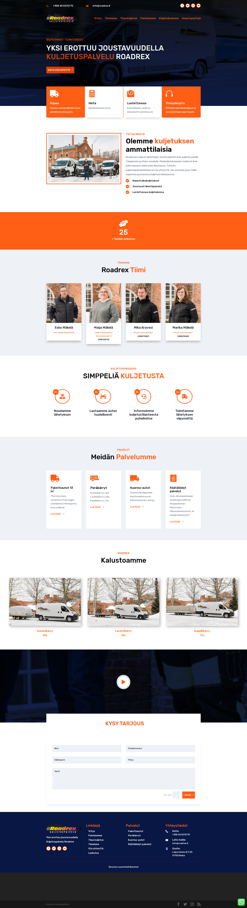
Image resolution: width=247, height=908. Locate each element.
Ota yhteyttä (95, 848)
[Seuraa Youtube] (198, 5)
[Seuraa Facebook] (182, 5)
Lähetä (187, 795)
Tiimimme (111, 18)
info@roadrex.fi (101, 5)
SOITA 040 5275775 (59, 70)
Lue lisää (56, 514)
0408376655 (143, 336)
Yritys (98, 18)
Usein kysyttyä (191, 18)
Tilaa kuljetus (128, 18)
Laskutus (93, 853)
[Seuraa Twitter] (188, 5)
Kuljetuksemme (169, 18)
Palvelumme (148, 18)
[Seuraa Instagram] (193, 5)
